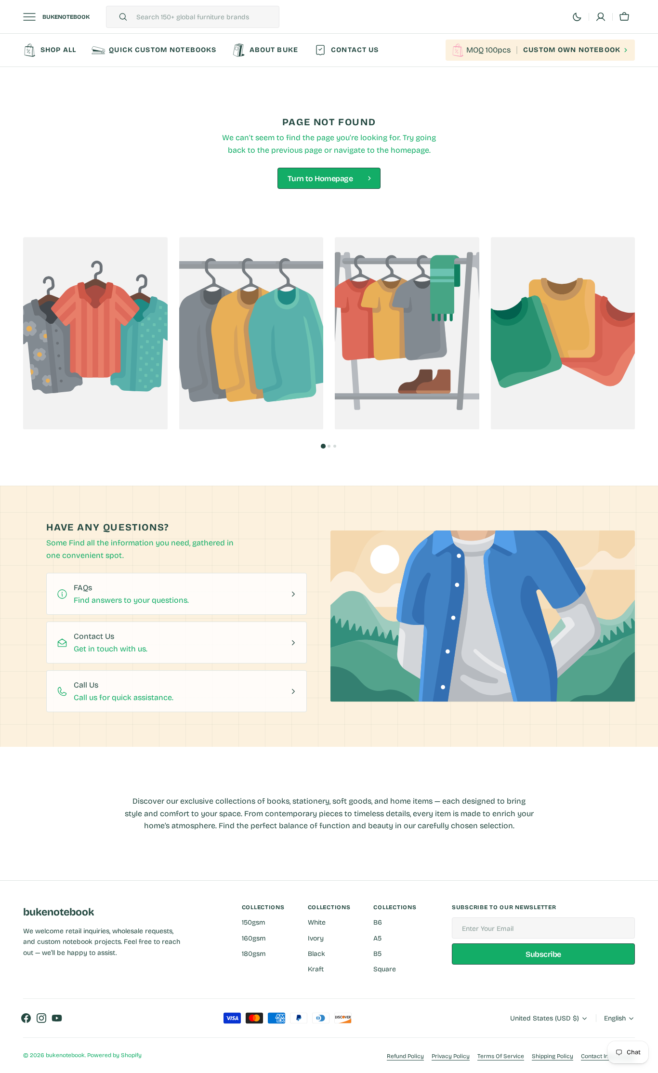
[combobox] (205, 16)
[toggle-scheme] (577, 16)
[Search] (119, 16)
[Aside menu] (32, 16)
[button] (624, 16)
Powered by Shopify (114, 1055)
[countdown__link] (540, 50)
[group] (95, 333)
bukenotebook (65, 1055)
